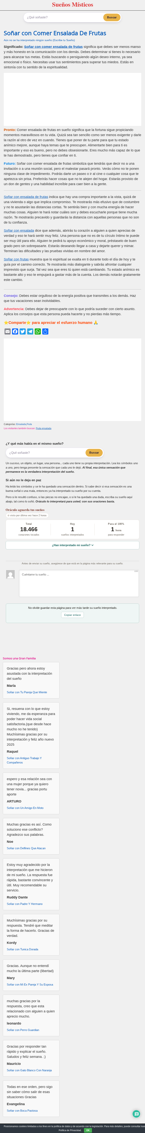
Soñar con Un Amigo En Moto (25, 807)
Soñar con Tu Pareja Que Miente (27, 692)
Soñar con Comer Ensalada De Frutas (55, 33)
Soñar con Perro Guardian (23, 1030)
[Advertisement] (72, 99)
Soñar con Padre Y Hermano (24, 903)
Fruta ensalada (43, 428)
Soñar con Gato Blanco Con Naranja (29, 1070)
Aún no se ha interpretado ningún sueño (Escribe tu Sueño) (39, 40)
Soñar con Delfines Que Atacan (26, 848)
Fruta (29, 424)
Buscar (112, 17)
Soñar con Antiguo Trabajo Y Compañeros (24, 760)
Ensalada (21, 424)
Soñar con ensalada (19, 230)
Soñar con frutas (16, 259)
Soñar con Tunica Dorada (22, 949)
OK (88, 1130)
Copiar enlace (72, 614)
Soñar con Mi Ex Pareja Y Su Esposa (30, 984)
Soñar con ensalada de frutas (26, 197)
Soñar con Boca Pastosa (22, 1110)
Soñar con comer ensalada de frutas (53, 47)
